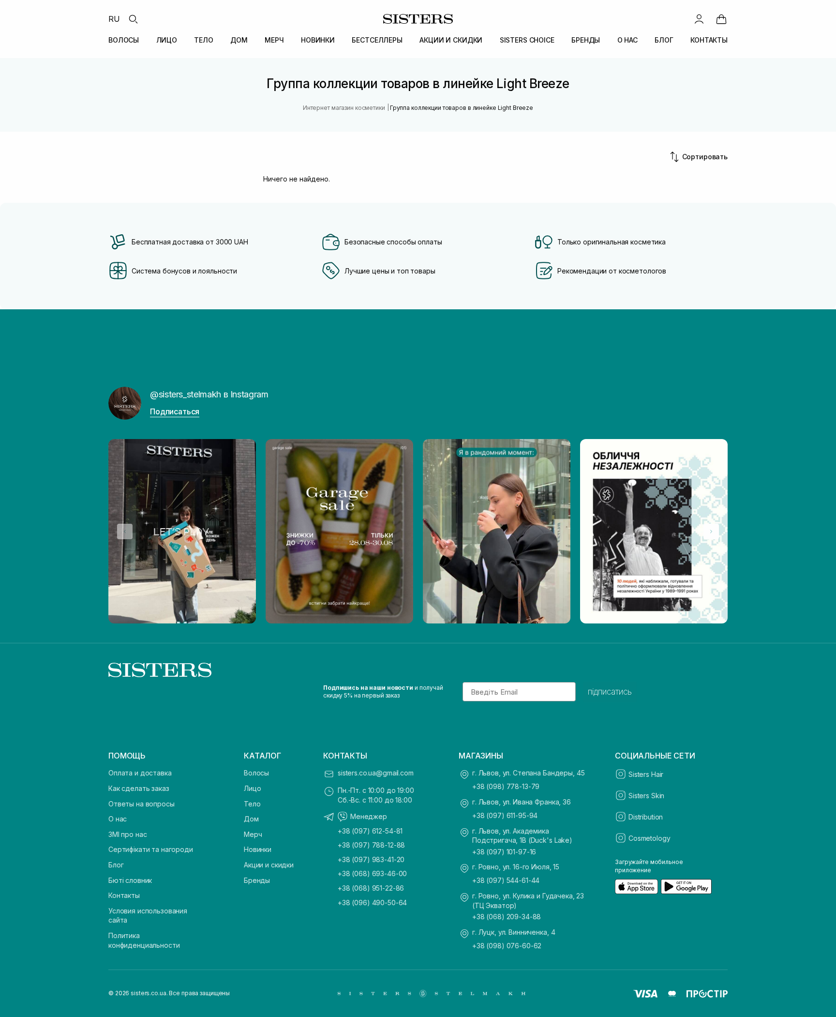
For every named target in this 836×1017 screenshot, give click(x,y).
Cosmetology (649, 838)
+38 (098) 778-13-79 (505, 786)
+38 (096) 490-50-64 (372, 902)
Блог (115, 865)
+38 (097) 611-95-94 (504, 815)
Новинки (257, 849)
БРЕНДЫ (585, 40)
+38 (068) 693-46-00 (372, 873)
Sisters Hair (645, 774)
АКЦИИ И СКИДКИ (450, 40)
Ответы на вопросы (141, 804)
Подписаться (174, 411)
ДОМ (239, 40)
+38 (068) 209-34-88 (506, 916)
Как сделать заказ (138, 788)
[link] (721, 19)
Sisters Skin (646, 795)
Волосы (256, 773)
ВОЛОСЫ (123, 40)
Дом (251, 819)
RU (114, 19)
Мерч (253, 834)
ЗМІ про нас (127, 834)
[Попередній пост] (125, 531)
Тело (252, 804)
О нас (117, 819)
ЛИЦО (166, 40)
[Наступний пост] (711, 531)
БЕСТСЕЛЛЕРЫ (377, 40)
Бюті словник (130, 880)
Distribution (645, 817)
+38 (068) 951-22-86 (371, 888)
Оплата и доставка (140, 773)
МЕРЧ (274, 40)
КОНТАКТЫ (709, 40)
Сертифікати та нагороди (150, 849)
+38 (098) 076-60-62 (506, 945)
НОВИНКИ (318, 40)
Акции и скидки (269, 865)
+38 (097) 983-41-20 (371, 859)
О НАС (627, 40)
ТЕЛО (203, 40)
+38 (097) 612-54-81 (370, 831)
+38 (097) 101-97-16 (504, 852)
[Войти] (699, 19)
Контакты (124, 895)
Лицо (252, 788)
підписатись (610, 692)
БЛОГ (664, 40)
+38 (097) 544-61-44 (505, 880)
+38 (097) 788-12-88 (371, 845)
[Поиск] (133, 19)
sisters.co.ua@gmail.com (376, 773)
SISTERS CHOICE (527, 40)
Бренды (257, 880)
